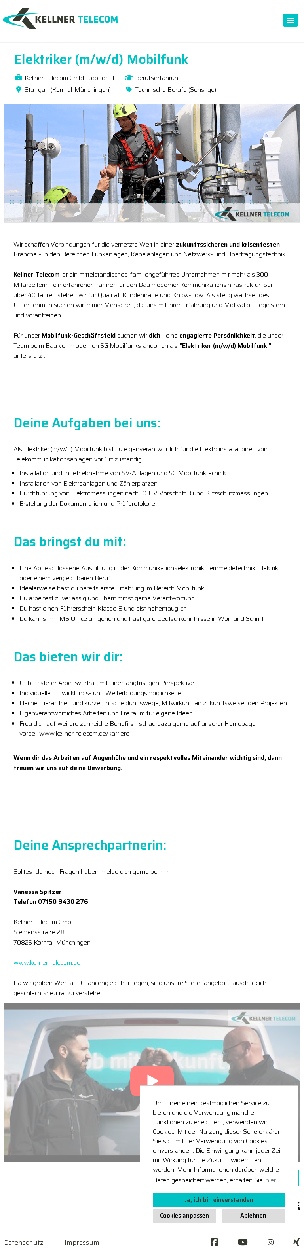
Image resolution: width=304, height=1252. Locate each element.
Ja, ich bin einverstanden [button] (218, 1199)
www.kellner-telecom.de (46, 962)
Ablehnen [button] (253, 1215)
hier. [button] (271, 1180)
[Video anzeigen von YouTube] (152, 1082)
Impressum (82, 1242)
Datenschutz (23, 1242)
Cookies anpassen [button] (184, 1215)
